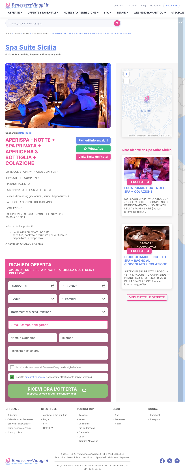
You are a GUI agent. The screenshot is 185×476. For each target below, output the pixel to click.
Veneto (82, 419)
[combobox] (60, 23)
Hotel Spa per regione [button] (80, 12)
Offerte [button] (14, 12)
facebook (162, 460)
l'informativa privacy (35, 377)
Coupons (118, 5)
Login (46, 419)
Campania (84, 432)
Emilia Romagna (87, 428)
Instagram (155, 419)
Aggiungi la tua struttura (55, 415)
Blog (143, 5)
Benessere (120, 419)
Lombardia (84, 423)
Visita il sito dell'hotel (93, 156)
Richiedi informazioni (93, 140)
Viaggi (118, 423)
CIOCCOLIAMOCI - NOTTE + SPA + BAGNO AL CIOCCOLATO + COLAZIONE (145, 260)
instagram (177, 460)
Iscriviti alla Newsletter (18, 423)
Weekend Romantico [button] (149, 12)
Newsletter (155, 5)
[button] (147, 99)
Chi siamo (132, 5)
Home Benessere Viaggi (19, 428)
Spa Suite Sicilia (30, 47)
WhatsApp (95, 148)
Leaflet (132, 135)
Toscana (83, 415)
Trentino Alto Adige (88, 441)
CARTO (168, 135)
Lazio (82, 436)
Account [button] (170, 5)
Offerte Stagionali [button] (42, 12)
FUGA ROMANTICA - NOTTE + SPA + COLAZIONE (146, 189)
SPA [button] (106, 12)
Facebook (155, 415)
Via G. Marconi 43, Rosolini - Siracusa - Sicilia (34, 54)
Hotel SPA (48, 428)
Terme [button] (121, 12)
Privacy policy (14, 432)
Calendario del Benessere (20, 419)
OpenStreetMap (145, 135)
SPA (45, 423)
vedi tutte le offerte (147, 297)
